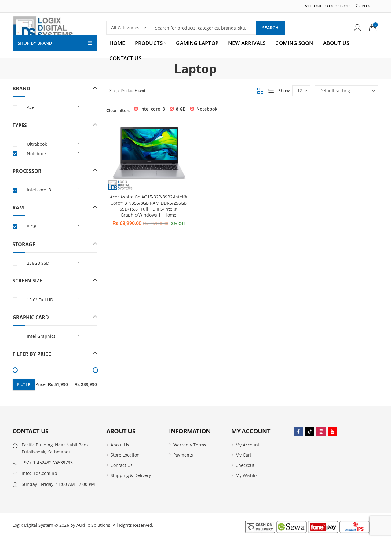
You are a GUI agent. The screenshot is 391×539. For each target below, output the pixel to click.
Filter (24, 384)
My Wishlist (247, 475)
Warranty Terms (189, 445)
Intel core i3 (152, 109)
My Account (247, 445)
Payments (183, 455)
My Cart (243, 455)
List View (271, 91)
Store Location (125, 455)
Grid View (260, 91)
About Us (120, 445)
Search (270, 28)
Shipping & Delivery (131, 475)
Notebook (206, 109)
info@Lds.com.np (39, 473)
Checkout (245, 465)
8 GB (180, 109)
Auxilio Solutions (93, 525)
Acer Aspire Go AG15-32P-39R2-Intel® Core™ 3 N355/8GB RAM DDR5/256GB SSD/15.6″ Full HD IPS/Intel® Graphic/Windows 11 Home (148, 206)
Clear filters (118, 110)
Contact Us (122, 465)
